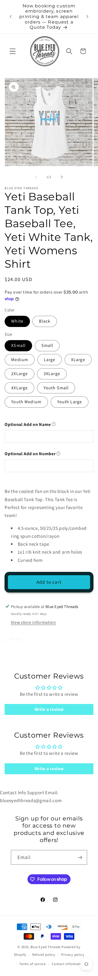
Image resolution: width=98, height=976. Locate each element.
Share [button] (16, 639)
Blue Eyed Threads (45, 947)
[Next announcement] (87, 17)
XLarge (78, 360)
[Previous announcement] (11, 17)
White (17, 321)
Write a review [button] (49, 709)
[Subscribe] (80, 857)
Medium (19, 360)
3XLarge (52, 373)
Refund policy (43, 954)
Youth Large (69, 402)
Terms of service (32, 964)
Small (47, 345)
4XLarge (19, 388)
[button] (13, 51)
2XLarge (19, 373)
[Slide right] (62, 177)
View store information (33, 622)
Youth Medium (26, 402)
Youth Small (56, 388)
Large (50, 360)
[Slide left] (36, 177)
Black (44, 321)
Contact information (68, 964)
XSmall (18, 345)
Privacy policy (72, 954)
